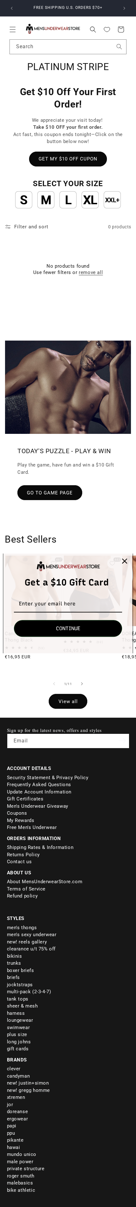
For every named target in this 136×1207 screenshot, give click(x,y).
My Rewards (20, 820)
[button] (13, 29)
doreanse (17, 1111)
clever (14, 1069)
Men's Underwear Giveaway (37, 806)
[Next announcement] (124, 8)
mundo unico (22, 1154)
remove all (91, 272)
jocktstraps (20, 985)
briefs (13, 977)
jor (10, 1104)
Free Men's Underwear (32, 827)
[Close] (124, 561)
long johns (19, 1042)
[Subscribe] (122, 740)
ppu (11, 1133)
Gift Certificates (25, 799)
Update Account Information (39, 792)
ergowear (17, 1119)
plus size (17, 1034)
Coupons (17, 813)
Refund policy (22, 896)
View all (68, 701)
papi (11, 1126)
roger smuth (21, 1176)
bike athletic (21, 1190)
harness (16, 1013)
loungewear (20, 1020)
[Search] (119, 47)
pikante (15, 1140)
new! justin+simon (28, 1083)
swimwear (18, 1027)
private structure (26, 1168)
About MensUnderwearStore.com (45, 881)
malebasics (20, 1183)
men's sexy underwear (32, 934)
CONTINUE (68, 629)
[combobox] (68, 47)
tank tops (17, 999)
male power (20, 1162)
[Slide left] (54, 684)
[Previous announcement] (12, 8)
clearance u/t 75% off (31, 949)
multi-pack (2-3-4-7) (29, 992)
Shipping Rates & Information (40, 847)
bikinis (14, 956)
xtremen (16, 1097)
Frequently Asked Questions (39, 784)
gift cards (18, 1049)
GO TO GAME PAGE (50, 493)
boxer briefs (20, 970)
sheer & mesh (22, 1006)
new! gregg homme (28, 1090)
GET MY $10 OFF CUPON (68, 159)
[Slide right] (82, 684)
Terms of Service (26, 889)
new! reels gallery (27, 942)
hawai (13, 1147)
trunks (14, 963)
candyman (18, 1076)
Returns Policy (23, 855)
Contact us (19, 861)
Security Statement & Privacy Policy (48, 777)
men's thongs (22, 927)
